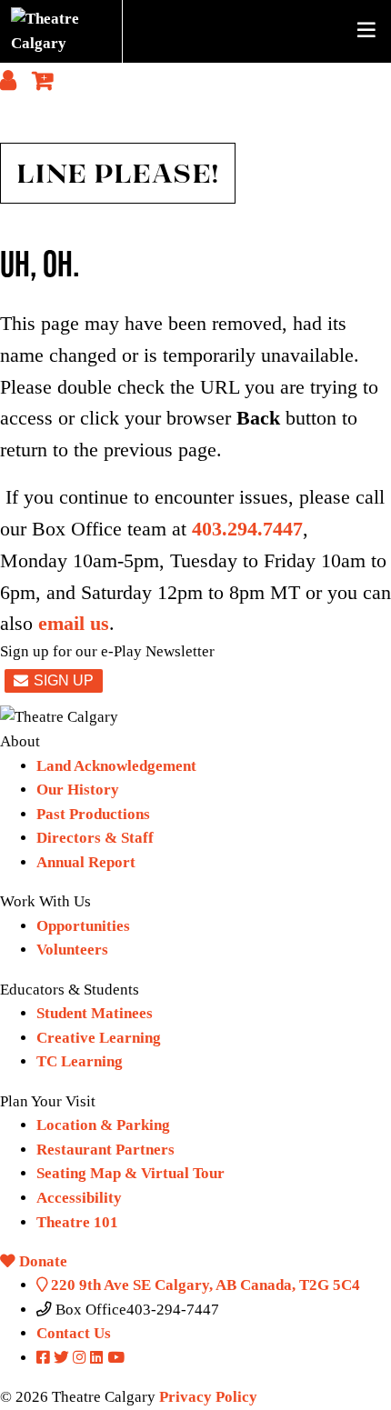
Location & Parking (103, 1125)
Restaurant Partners (105, 1149)
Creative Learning (98, 1037)
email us (73, 624)
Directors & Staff (95, 837)
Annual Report (85, 862)
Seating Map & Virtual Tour (130, 1173)
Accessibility (79, 1197)
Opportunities (83, 926)
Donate (41, 1261)
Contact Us (73, 1333)
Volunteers (72, 949)
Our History (77, 789)
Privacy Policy (208, 1396)
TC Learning (79, 1061)
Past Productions (93, 814)
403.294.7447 (247, 529)
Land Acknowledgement (116, 766)
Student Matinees (94, 1013)
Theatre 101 (77, 1222)
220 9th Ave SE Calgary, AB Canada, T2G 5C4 (203, 1285)
